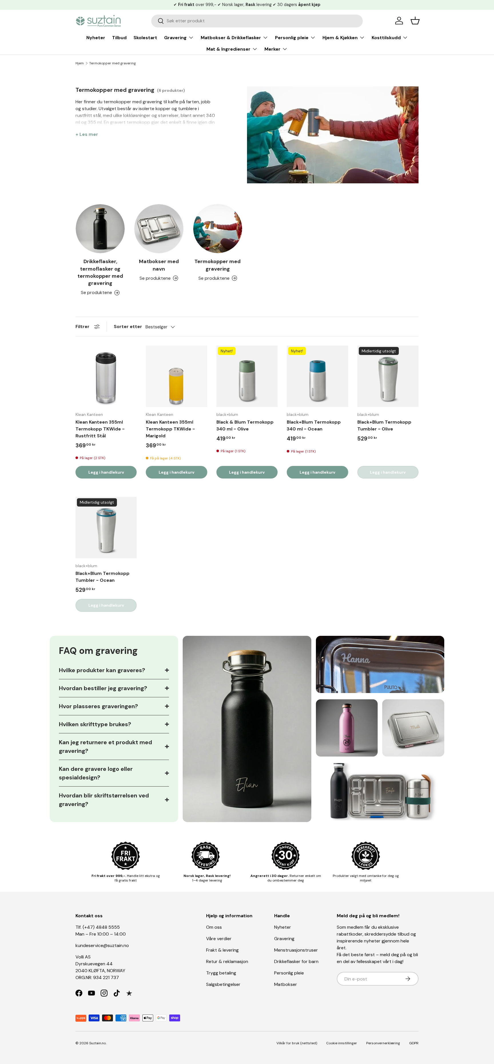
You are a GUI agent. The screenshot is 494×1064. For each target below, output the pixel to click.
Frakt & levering (222, 950)
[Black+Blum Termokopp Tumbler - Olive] (388, 376)
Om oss (214, 927)
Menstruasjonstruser (296, 950)
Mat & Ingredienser (228, 49)
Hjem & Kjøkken (340, 38)
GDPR (414, 1043)
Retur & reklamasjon (227, 961)
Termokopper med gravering (112, 63)
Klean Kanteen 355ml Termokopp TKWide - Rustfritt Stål (100, 429)
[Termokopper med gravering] (217, 228)
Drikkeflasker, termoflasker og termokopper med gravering (100, 272)
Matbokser (285, 984)
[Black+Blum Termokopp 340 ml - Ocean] (317, 376)
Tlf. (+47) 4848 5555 (97, 927)
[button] (415, 20)
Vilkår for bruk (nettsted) (296, 1043)
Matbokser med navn (159, 265)
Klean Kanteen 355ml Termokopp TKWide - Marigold (170, 429)
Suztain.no (97, 1043)
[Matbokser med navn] (158, 228)
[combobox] (257, 20)
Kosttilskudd (386, 38)
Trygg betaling (221, 973)
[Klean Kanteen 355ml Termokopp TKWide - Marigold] (176, 376)
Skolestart (145, 38)
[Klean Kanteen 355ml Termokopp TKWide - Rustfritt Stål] (106, 376)
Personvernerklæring (383, 1043)
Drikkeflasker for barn (296, 961)
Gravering (175, 38)
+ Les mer (86, 134)
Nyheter (95, 38)
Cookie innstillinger (341, 1043)
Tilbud (119, 38)
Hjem (79, 63)
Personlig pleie (291, 38)
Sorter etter (128, 326)
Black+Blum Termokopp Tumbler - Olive (384, 425)
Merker (272, 49)
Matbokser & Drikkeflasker (231, 38)
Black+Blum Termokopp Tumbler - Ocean (102, 576)
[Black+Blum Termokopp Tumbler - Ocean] (106, 527)
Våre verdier (219, 939)
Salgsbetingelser (223, 984)
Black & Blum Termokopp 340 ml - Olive (245, 425)
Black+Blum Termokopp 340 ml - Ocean (314, 425)
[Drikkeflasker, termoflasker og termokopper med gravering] (100, 228)
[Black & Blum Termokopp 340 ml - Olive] (247, 376)
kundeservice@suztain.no (102, 945)
